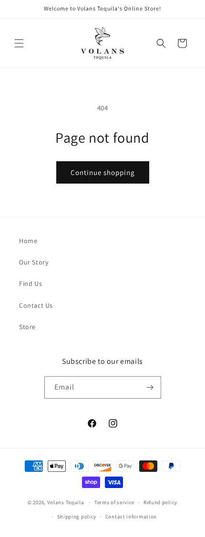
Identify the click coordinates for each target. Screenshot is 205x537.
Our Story (33, 262)
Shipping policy (77, 516)
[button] (19, 43)
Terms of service (114, 502)
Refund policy (160, 502)
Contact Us (36, 305)
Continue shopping (103, 172)
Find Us (30, 283)
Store (27, 326)
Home (28, 240)
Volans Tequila (65, 502)
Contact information (131, 516)
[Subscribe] (150, 387)
